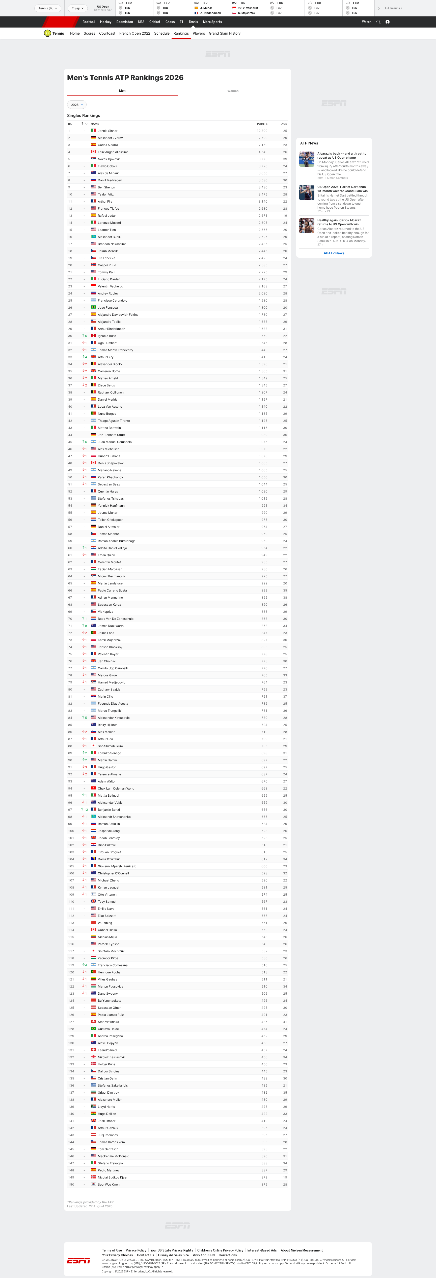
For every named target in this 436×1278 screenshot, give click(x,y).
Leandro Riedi (107, 1050)
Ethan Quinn (106, 555)
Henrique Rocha (109, 972)
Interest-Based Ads (262, 1250)
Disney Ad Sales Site (173, 1255)
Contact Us (145, 1255)
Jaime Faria (106, 633)
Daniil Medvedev (110, 180)
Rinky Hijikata (108, 725)
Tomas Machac (109, 534)
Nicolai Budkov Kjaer (112, 1177)
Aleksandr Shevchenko (114, 817)
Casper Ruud (107, 265)
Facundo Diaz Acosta (113, 703)
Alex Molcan (106, 732)
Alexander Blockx (110, 364)
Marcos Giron (107, 675)
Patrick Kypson (108, 944)
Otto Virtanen (107, 894)
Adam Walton (107, 781)
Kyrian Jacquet (108, 887)
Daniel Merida (108, 399)
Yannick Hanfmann (111, 505)
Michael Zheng (108, 880)
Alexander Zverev (110, 138)
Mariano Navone (109, 470)
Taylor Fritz (106, 194)
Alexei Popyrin (108, 1043)
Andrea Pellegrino (110, 1036)
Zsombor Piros (108, 958)
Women (233, 91)
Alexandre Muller (110, 1099)
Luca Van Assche (110, 406)
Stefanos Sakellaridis (113, 1085)
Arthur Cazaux (108, 1128)
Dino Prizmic (107, 845)
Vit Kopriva (105, 611)
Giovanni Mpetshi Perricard (117, 866)
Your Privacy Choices (117, 1255)
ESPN (60, 22)
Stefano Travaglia (110, 1163)
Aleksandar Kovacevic (114, 718)
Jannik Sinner (107, 131)
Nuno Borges (107, 413)
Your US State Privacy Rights (171, 1250)
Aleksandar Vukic (110, 802)
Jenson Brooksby (110, 647)
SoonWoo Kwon (109, 1184)
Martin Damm (107, 760)
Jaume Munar (107, 512)
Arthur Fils (105, 201)
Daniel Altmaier (108, 527)
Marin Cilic (105, 696)
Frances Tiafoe (108, 208)
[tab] (122, 91)
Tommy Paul (106, 272)
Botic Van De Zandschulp (115, 619)
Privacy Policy (136, 1250)
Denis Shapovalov (111, 463)
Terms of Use (112, 1250)
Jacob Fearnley (109, 838)
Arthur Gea (105, 739)
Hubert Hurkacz (109, 456)
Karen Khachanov (110, 477)
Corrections (228, 1255)
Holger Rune (106, 1064)
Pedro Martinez (109, 1170)
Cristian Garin (107, 1078)
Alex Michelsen (108, 449)
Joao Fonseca (108, 307)
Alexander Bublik (110, 237)
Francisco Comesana (113, 965)
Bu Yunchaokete (109, 1000)
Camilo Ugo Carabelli (113, 668)
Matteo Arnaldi (108, 378)
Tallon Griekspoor (110, 520)
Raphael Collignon (111, 392)
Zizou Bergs (106, 385)
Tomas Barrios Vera (111, 1142)
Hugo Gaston (107, 767)
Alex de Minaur (108, 173)
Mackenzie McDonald (113, 1156)
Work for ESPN (204, 1255)
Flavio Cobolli (107, 166)
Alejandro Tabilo (109, 322)
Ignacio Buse (107, 336)
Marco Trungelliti (110, 710)
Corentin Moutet (109, 562)
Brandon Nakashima (112, 244)
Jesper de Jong (109, 831)
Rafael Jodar (107, 215)
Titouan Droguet (109, 852)
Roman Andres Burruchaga (116, 541)
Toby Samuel (107, 901)
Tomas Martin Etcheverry (115, 350)
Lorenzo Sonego (109, 753)
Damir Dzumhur (109, 859)
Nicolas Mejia (107, 937)
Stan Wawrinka (108, 1022)
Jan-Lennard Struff (111, 435)
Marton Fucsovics (110, 986)
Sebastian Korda (109, 604)
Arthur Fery (106, 357)
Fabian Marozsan (110, 569)
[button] (378, 22)
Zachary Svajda (109, 689)
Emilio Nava (106, 909)
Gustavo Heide (108, 1029)
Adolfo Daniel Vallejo (112, 548)
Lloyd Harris (106, 1107)
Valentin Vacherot (110, 286)
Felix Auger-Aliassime (113, 152)
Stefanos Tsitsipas (111, 498)
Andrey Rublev (108, 293)
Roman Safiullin (109, 824)
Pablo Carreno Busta (112, 590)
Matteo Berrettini (110, 428)
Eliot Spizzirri (107, 916)
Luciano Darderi (109, 279)
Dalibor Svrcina (109, 1071)
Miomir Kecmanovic (112, 576)
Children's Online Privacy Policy (220, 1250)
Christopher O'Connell (113, 873)
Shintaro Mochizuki (111, 951)
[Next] (378, 8)
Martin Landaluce (110, 583)
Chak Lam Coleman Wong (116, 788)
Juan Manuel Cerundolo (115, 442)
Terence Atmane (109, 774)
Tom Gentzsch (108, 1149)
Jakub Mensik (108, 251)
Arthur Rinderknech (111, 329)
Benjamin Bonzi (109, 810)
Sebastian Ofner (109, 1008)
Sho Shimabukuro (110, 746)
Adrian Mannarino (110, 597)
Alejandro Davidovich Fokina (118, 314)
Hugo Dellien (107, 1114)
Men (122, 90)
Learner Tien (107, 230)
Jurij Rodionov (108, 1135)
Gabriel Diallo (107, 930)
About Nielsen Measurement (302, 1250)
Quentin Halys (108, 491)
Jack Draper (106, 1121)
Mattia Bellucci (108, 795)
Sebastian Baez (109, 484)
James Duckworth (111, 626)
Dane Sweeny (108, 993)
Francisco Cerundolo (112, 300)
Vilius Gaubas (107, 979)
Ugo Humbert (107, 343)
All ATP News (334, 253)
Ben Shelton (106, 187)
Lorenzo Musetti (109, 223)
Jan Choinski (107, 661)
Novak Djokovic (109, 159)
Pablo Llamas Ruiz (111, 1015)
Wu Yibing (105, 923)
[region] (177, 654)
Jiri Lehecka (106, 258)
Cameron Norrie (109, 371)
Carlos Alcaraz (108, 145)
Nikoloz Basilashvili (111, 1057)
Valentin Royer (108, 654)
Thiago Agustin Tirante (114, 421)
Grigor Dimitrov (108, 1092)
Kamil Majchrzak (110, 640)
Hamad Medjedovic (111, 682)
